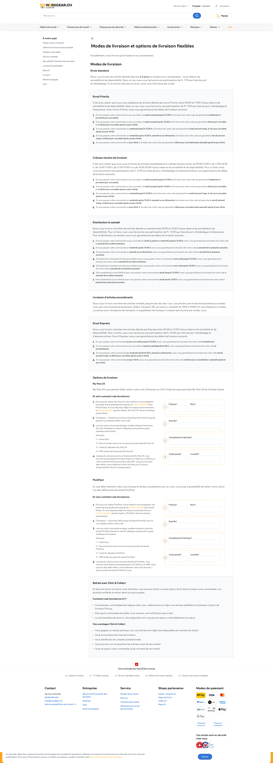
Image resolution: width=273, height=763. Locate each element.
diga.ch (162, 704)
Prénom (173, 404)
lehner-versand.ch (167, 694)
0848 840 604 (51, 697)
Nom (193, 404)
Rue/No (173, 420)
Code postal (175, 454)
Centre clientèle (140, 404)
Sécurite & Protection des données (95, 695)
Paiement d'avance (201, 724)
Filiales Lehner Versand (53, 43)
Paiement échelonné (218, 724)
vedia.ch (162, 701)
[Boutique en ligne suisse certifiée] (199, 745)
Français (196, 6)
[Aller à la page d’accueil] (92, 38)
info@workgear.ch (53, 701)
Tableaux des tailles (52, 52)
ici (107, 417)
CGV (45, 84)
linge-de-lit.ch (165, 697)
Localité (194, 454)
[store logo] (56, 6)
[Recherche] (197, 15)
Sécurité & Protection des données (59, 61)
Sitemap (87, 701)
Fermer (205, 756)
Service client (180, 6)
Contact (46, 75)
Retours (46, 70)
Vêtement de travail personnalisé (58, 47)
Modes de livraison (129, 694)
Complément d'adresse (180, 437)
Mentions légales (50, 79)
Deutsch (206, 6)
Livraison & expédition (53, 65)
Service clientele (50, 56)
